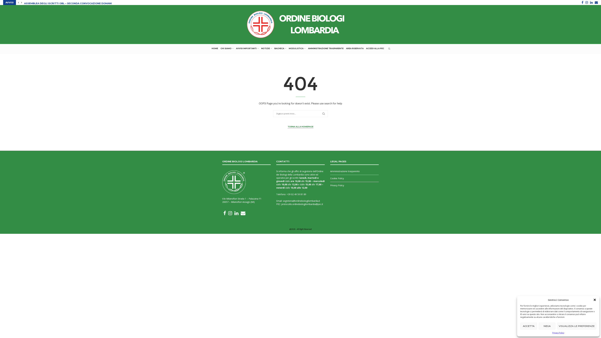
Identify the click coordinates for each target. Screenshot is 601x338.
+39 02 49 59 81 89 (296, 194)
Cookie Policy (337, 178)
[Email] (596, 2)
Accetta (528, 326)
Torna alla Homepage (300, 126)
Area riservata (355, 48)
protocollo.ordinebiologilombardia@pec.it (302, 204)
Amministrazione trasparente (326, 48)
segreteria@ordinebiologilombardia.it (301, 200)
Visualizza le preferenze (577, 326)
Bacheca (279, 48)
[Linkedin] (591, 2)
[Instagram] (586, 2)
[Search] (389, 48)
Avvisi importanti (246, 48)
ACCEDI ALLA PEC (375, 48)
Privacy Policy (558, 332)
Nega (547, 326)
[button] (594, 299)
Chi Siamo (226, 48)
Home (215, 48)
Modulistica (296, 48)
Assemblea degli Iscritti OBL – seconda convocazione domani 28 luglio (75, 2)
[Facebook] (582, 2)
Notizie (265, 48)
